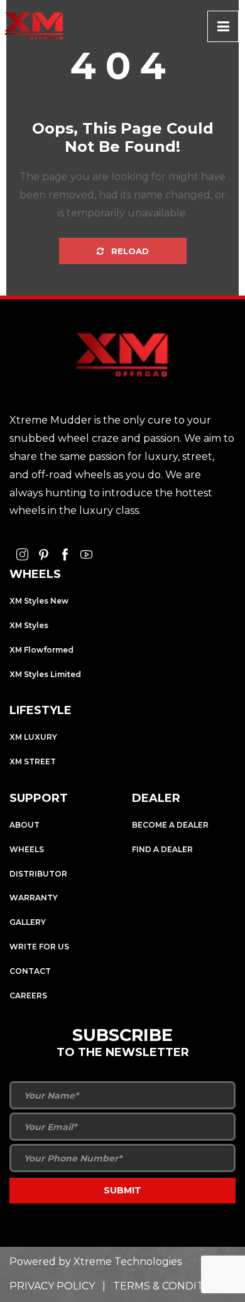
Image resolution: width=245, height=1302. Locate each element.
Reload (129, 251)
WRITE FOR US (39, 946)
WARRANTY (33, 897)
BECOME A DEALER (170, 825)
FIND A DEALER (162, 849)
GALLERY (27, 922)
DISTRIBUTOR (38, 873)
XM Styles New (38, 601)
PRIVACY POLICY (52, 1286)
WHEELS (26, 849)
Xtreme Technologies (128, 1261)
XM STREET (32, 761)
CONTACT (30, 971)
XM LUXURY (33, 737)
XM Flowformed (41, 649)
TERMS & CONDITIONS (171, 1286)
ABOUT (24, 825)
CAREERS (28, 995)
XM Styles (28, 625)
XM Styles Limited (45, 674)
